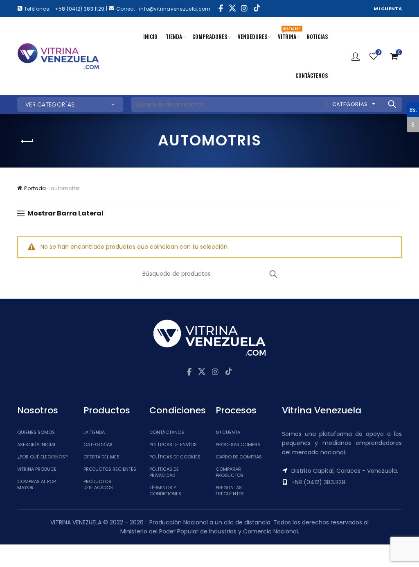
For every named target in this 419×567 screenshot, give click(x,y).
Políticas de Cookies (174, 457)
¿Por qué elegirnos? (42, 457)
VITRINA (289, 33)
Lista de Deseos (378, 52)
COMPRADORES (210, 36)
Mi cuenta (228, 432)
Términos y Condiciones (165, 490)
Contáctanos (166, 432)
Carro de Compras (239, 457)
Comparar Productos (229, 472)
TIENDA (174, 36)
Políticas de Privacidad (164, 472)
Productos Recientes (109, 469)
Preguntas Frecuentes (230, 490)
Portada (35, 188)
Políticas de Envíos (173, 444)
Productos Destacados (98, 484)
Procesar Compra (238, 444)
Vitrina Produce (36, 469)
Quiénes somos (36, 432)
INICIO (150, 36)
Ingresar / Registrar (355, 56)
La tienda (94, 432)
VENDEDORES (253, 36)
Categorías (350, 104)
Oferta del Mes (101, 457)
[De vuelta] (27, 141)
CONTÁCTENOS (311, 75)
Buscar (391, 104)
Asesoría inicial (36, 444)
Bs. (412, 109)
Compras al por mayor (36, 484)
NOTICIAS (317, 36)
